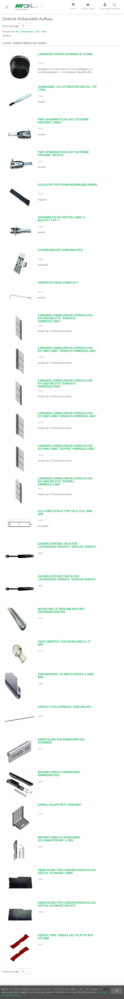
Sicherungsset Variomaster (60, 250)
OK (116, 990)
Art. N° (15, 31)
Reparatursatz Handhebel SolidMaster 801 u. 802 (59, 838)
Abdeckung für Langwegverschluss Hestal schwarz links (67, 871)
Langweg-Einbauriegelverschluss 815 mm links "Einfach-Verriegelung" (67, 349)
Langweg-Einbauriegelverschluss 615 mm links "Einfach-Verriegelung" (67, 414)
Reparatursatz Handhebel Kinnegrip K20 (59, 773)
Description (27, 31)
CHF (37, 31)
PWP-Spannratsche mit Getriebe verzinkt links (63, 120)
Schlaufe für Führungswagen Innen (67, 185)
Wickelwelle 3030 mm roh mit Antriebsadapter (61, 610)
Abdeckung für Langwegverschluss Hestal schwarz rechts (67, 904)
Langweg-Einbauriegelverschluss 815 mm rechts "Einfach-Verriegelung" (65, 318)
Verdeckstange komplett (58, 283)
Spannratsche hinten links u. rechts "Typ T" (61, 218)
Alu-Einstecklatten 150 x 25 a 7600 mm (65, 512)
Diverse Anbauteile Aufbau (30, 43)
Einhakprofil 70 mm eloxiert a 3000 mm (65, 675)
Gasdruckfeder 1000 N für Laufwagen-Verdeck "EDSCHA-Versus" (67, 577)
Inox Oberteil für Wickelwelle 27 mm (64, 643)
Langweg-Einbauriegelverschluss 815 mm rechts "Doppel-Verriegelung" (65, 481)
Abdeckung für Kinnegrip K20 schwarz (61, 740)
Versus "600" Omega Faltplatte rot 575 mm (65, 936)
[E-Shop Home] (22, 7)
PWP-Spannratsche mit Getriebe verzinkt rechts (63, 153)
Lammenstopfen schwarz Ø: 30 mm (65, 54)
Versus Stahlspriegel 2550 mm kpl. (65, 707)
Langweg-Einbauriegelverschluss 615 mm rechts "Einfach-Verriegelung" (65, 383)
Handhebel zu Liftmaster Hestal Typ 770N (67, 88)
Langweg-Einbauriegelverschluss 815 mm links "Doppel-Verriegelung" (66, 447)
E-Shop (6, 43)
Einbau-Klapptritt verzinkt (60, 805)
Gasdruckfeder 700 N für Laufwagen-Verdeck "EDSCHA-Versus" (67, 545)
